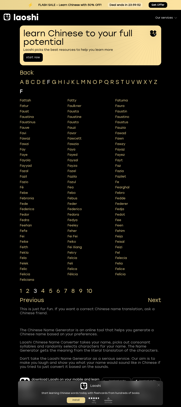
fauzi (72, 128)
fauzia (120, 128)
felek (24, 263)
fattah (25, 100)
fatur (24, 106)
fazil (23, 176)
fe (117, 182)
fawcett (74, 138)
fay (23, 149)
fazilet (120, 176)
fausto (73, 122)
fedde (120, 198)
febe (24, 193)
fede (24, 204)
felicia (25, 274)
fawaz (25, 138)
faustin (121, 111)
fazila (72, 176)
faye (24, 155)
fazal (24, 171)
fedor (24, 215)
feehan (26, 225)
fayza (72, 166)
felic (23, 269)
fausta (73, 111)
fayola (25, 160)
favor (72, 133)
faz (118, 166)
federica (27, 209)
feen (119, 225)
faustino (122, 117)
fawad (120, 133)
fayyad (26, 166)
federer (121, 204)
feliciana (27, 280)
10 (89, 291)
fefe (23, 231)
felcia (72, 258)
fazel (72, 171)
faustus (121, 122)
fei (22, 236)
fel (117, 253)
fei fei (73, 236)
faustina (27, 117)
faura (119, 106)
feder (72, 204)
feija (119, 236)
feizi (118, 247)
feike (24, 242)
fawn (119, 138)
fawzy (120, 144)
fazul (72, 182)
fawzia (73, 144)
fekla (24, 253)
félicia (73, 274)
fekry (72, 253)
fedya (72, 220)
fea (71, 187)
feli (70, 263)
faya (71, 149)
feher (72, 231)
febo (72, 193)
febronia (27, 198)
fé (22, 187)
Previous (32, 300)
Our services (164, 17)
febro (120, 193)
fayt (119, 160)
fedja (119, 209)
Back (27, 72)
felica (72, 269)
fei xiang (75, 247)
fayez (120, 155)
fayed (72, 155)
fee (118, 220)
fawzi (24, 144)
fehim (120, 231)
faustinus (27, 122)
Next (154, 300)
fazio (24, 182)
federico (75, 209)
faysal (73, 160)
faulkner (74, 106)
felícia (120, 274)
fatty (72, 100)
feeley (73, 225)
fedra (24, 220)
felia (119, 263)
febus (72, 198)
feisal (119, 242)
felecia (121, 258)
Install (76, 400)
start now (33, 57)
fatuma (121, 100)
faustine (74, 117)
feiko (72, 242)
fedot (120, 215)
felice (120, 269)
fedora (73, 215)
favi (23, 133)
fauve (24, 128)
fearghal (122, 187)
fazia (119, 171)
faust (24, 111)
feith (24, 247)
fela (23, 258)
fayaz (120, 149)
